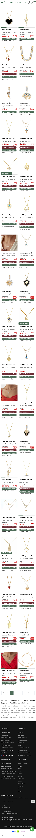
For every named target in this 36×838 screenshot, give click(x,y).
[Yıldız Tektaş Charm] (9, 281)
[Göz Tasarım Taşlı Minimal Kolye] (9, 166)
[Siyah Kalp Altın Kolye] (9, 19)
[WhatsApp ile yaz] (32, 829)
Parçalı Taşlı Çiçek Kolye (27, 255)
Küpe (19, 768)
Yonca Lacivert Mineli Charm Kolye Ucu (14, 405)
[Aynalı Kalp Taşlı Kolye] (26, 507)
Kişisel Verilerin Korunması (8, 771)
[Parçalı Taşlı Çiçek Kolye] (26, 243)
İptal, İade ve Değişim (24, 755)
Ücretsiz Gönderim (23, 747)
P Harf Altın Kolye (7, 482)
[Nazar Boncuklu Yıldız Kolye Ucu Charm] (9, 204)
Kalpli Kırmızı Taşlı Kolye (9, 67)
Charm (20, 773)
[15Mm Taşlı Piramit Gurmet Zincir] (26, 54)
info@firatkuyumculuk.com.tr (10, 813)
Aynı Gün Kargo (22, 763)
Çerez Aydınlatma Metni (8, 778)
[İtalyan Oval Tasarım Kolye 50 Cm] (9, 243)
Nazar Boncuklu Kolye (27, 597)
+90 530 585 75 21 (6, 807)
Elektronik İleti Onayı (7, 750)
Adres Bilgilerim (22, 737)
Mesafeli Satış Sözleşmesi (8, 773)
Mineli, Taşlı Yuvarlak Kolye (10, 329)
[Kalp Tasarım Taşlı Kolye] (9, 431)
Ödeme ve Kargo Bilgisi (24, 752)
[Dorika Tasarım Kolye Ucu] (26, 166)
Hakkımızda (4, 735)
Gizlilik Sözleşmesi (6, 766)
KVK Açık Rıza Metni (7, 776)
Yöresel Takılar (22, 783)
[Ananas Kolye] (26, 469)
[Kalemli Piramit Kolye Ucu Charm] (26, 19)
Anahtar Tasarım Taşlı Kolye (10, 141)
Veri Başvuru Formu (7, 747)
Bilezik (20, 781)
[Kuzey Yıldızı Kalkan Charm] (26, 431)
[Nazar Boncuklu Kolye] (26, 584)
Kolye (19, 771)
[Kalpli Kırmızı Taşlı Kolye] (9, 54)
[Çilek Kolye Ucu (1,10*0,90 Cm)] (9, 584)
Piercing (20, 786)
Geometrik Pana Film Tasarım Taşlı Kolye (15, 635)
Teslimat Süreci (22, 750)
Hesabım (20, 732)
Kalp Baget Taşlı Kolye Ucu (10, 673)
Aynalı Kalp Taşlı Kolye (27, 520)
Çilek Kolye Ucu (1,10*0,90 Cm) (11, 597)
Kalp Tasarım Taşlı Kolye (9, 444)
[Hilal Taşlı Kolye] (9, 507)
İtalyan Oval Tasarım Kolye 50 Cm (12, 255)
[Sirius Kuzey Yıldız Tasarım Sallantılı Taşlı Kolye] (26, 392)
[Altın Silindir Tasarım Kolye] (26, 660)
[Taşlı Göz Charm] (26, 93)
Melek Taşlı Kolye (25, 141)
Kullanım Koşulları (6, 768)
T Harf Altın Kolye (25, 635)
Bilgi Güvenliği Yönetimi (8, 742)
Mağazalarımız (5, 732)
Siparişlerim (21, 735)
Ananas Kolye (24, 482)
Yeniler (20, 791)
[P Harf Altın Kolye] (9, 469)
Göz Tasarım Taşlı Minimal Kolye (12, 179)
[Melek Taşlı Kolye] (26, 128)
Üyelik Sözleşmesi (6, 763)
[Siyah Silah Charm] (9, 93)
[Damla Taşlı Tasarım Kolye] (26, 354)
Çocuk (20, 788)
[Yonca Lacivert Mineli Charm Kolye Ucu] (9, 392)
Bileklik (20, 776)
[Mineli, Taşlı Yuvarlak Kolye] (9, 316)
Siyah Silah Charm (8, 106)
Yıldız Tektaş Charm (8, 294)
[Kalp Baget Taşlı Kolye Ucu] (9, 660)
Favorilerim (21, 742)
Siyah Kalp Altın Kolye (9, 32)
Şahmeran (21, 778)
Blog (19, 745)
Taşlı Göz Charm (25, 106)
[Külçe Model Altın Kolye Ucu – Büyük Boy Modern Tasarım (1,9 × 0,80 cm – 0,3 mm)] (9, 545)
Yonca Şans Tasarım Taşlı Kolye (12, 367)
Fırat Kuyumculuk (8, 65)
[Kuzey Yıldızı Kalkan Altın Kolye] (26, 281)
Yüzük (20, 766)
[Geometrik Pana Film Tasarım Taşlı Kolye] (9, 622)
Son (32, 693)
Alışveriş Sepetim (23, 740)
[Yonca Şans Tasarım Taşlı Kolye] (9, 354)
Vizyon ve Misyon (6, 740)
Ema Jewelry (6, 29)
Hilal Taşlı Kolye (7, 520)
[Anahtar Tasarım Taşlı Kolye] (9, 128)
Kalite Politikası (5, 745)
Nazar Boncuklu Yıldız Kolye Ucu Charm (15, 217)
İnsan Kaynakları (6, 737)
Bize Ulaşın (4, 752)
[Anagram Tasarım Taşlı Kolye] (26, 204)
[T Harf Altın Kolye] (26, 622)
